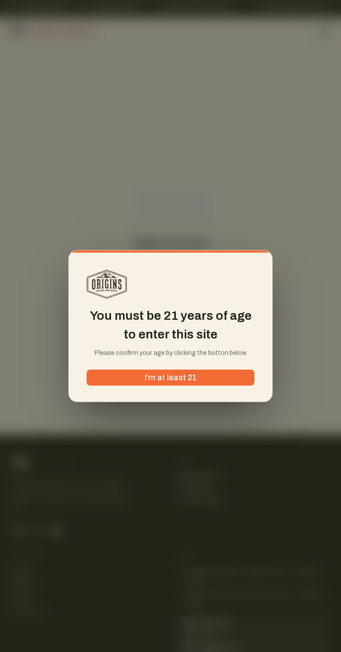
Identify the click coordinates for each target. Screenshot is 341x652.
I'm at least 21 (171, 377)
